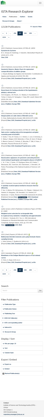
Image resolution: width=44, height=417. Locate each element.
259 (30, 33)
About (19, 21)
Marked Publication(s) (11, 373)
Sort (6, 348)
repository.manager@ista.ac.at (14, 414)
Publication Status (10, 309)
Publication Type (10, 304)
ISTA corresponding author (13, 323)
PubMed (8, 104)
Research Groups (8, 21)
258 (25, 33)
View (2, 57)
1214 (4, 37)
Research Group (10, 332)
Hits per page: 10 (10, 343)
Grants (30, 17)
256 (15, 33)
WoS (20, 225)
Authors (22, 17)
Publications (13, 17)
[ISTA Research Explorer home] (3, 3)
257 (21, 33)
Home (4, 17)
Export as (8, 364)
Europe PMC (16, 104)
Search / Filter (37, 27)
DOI (6, 57)
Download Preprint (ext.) (23, 78)
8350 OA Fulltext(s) (10, 318)
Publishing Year (10, 313)
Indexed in (8, 327)
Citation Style (9, 353)
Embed (7, 369)
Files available (22, 197)
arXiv (34, 78)
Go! (40, 290)
